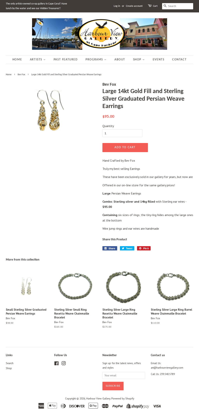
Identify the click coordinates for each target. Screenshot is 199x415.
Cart (155, 6)
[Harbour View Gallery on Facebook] (56, 364)
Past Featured (66, 59)
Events (158, 59)
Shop (137, 59)
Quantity (108, 126)
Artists (36, 59)
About (119, 59)
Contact (179, 59)
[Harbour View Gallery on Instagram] (63, 364)
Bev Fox (21, 74)
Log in (117, 6)
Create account (134, 6)
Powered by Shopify (122, 398)
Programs (95, 59)
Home (17, 59)
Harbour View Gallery (98, 398)
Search (9, 363)
